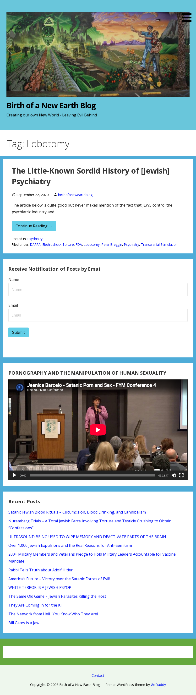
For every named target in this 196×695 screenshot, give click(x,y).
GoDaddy (158, 684)
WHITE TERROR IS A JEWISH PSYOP (39, 587)
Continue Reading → (34, 226)
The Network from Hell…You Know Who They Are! (53, 614)
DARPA (35, 244)
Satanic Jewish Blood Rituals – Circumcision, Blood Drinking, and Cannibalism (77, 512)
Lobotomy (92, 244)
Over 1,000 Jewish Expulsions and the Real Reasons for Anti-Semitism (70, 545)
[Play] (14, 475)
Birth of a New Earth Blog (51, 105)
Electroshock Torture (58, 244)
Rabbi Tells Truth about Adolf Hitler (40, 570)
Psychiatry (35, 238)
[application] (97, 429)
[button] (188, 11)
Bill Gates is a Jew (23, 622)
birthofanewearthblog (75, 194)
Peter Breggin (112, 244)
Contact (98, 675)
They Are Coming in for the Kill (35, 605)
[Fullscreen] (181, 475)
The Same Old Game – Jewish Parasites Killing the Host (57, 596)
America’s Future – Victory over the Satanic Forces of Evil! (59, 578)
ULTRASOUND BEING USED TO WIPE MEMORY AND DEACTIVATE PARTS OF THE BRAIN (87, 536)
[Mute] (173, 475)
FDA (79, 244)
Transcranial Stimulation (159, 244)
